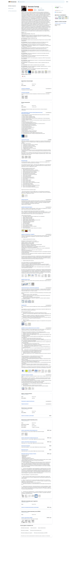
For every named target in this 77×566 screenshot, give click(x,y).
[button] (30, 10)
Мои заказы (11, 8)
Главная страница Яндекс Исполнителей (12, 1)
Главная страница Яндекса (9, 1)
